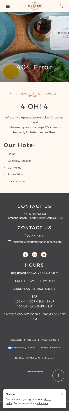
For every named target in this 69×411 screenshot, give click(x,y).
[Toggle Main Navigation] (8, 6)
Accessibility (15, 174)
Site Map (31, 339)
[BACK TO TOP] (58, 376)
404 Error (34, 67)
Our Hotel (20, 145)
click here (42, 403)
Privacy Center (17, 181)
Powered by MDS (34, 371)
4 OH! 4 (34, 106)
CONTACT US (34, 206)
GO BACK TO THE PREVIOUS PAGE (35, 95)
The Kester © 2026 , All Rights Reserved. (34, 358)
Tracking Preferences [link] (50, 347)
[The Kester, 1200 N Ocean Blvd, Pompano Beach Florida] (34, 6)
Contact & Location (19, 161)
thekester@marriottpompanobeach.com (37, 242)
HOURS (34, 265)
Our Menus (14, 167)
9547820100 (61, 6)
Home (11, 154)
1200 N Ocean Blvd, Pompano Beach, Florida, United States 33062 (34, 216)
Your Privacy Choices (24, 347)
